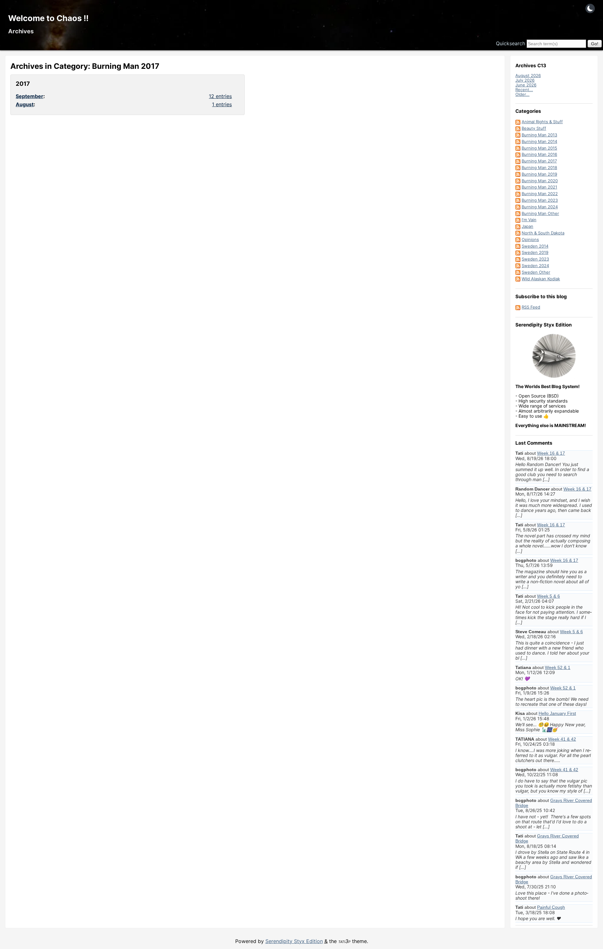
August (25, 104)
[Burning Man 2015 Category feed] (517, 148)
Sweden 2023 (535, 258)
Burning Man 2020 (540, 180)
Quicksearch (510, 43)
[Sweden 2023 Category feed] (517, 258)
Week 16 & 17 (551, 453)
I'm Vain (529, 219)
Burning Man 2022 (540, 193)
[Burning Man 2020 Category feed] (517, 180)
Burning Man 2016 (539, 154)
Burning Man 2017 (539, 160)
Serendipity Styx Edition (294, 941)
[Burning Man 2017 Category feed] (517, 160)
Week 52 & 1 (557, 667)
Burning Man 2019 (539, 174)
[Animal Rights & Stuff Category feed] (517, 121)
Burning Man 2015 (539, 148)
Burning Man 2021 (539, 186)
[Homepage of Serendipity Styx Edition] (554, 356)
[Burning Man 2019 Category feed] (517, 174)
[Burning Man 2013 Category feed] (517, 134)
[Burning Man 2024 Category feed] (517, 206)
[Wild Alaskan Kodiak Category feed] (517, 278)
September (29, 96)
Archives (21, 31)
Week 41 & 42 (562, 739)
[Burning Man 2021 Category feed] (517, 186)
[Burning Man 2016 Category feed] (517, 154)
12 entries (220, 96)
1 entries (222, 104)
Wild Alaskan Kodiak (541, 278)
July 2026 (525, 80)
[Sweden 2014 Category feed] (517, 246)
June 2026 (525, 84)
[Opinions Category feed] (517, 239)
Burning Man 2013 (539, 134)
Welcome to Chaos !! (48, 18)
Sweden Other (536, 272)
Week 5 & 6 (548, 596)
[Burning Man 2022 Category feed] (517, 193)
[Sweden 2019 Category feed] (517, 252)
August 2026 (528, 75)
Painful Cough (551, 907)
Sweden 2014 (535, 246)
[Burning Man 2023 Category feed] (517, 200)
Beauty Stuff (534, 128)
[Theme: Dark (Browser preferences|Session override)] (590, 8)
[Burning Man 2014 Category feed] (517, 141)
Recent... (524, 89)
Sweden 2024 (535, 265)
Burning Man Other (540, 213)
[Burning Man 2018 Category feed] (517, 167)
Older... (522, 94)
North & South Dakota (543, 232)
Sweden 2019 (535, 252)
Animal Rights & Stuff (542, 121)
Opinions (530, 239)
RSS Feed (531, 307)
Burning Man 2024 (540, 206)
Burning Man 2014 (539, 141)
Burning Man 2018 (539, 167)
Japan (527, 226)
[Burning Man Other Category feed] (517, 213)
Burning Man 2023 (540, 200)
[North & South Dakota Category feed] (517, 232)
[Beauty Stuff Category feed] (517, 128)
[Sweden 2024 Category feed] (517, 265)
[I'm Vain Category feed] (517, 219)
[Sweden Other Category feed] (517, 272)
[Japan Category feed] (517, 226)
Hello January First (557, 713)
